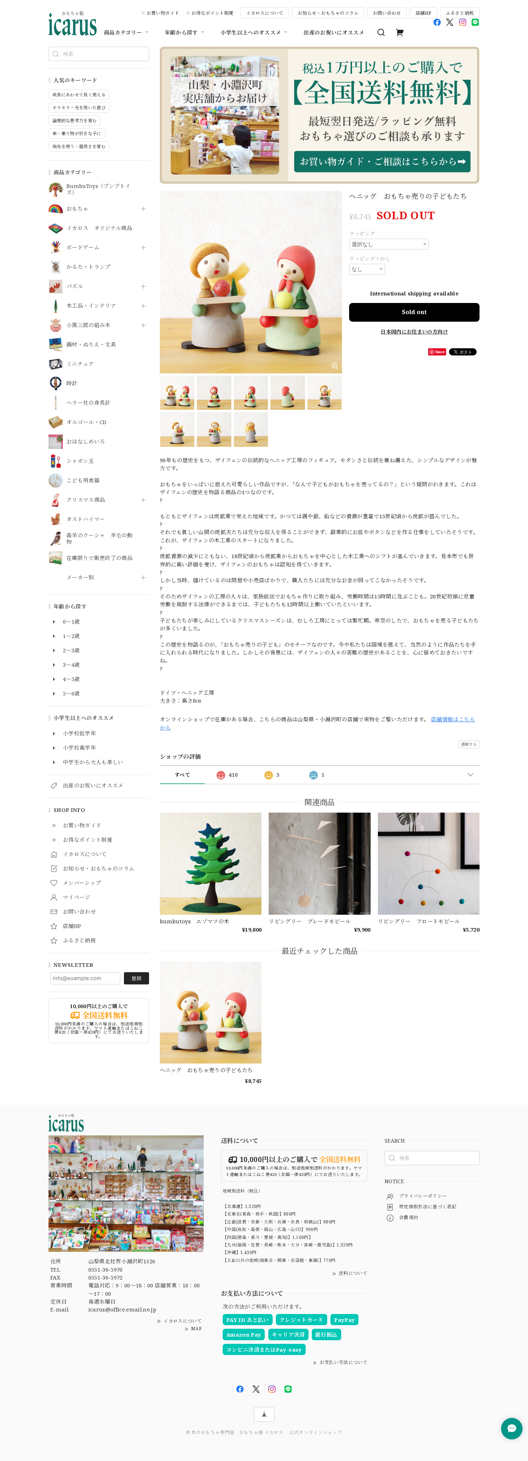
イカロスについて (264, 13)
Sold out (414, 312)
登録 (136, 978)
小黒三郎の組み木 (88, 325)
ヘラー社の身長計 (88, 403)
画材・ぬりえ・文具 (91, 344)
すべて (182, 774)
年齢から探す (181, 32)
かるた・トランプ (88, 267)
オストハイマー (85, 519)
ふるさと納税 (460, 13)
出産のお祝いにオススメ (334, 32)
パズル (74, 286)
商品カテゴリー (123, 32)
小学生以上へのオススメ (251, 32)
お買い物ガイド (163, 13)
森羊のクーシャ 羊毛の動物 (99, 538)
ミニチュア (80, 364)
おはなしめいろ (85, 441)
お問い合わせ (387, 13)
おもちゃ (77, 209)
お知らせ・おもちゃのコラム (328, 13)
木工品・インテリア (91, 306)
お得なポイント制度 (212, 13)
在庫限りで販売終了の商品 (99, 558)
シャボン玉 (80, 461)
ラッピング (362, 233)
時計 (72, 383)
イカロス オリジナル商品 (99, 228)
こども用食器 (82, 480)
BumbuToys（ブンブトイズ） (98, 189)
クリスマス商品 (85, 500)
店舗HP (423, 13)
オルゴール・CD (86, 422)
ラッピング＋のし (369, 258)
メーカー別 (80, 577)
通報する (469, 744)
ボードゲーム (82, 247)
